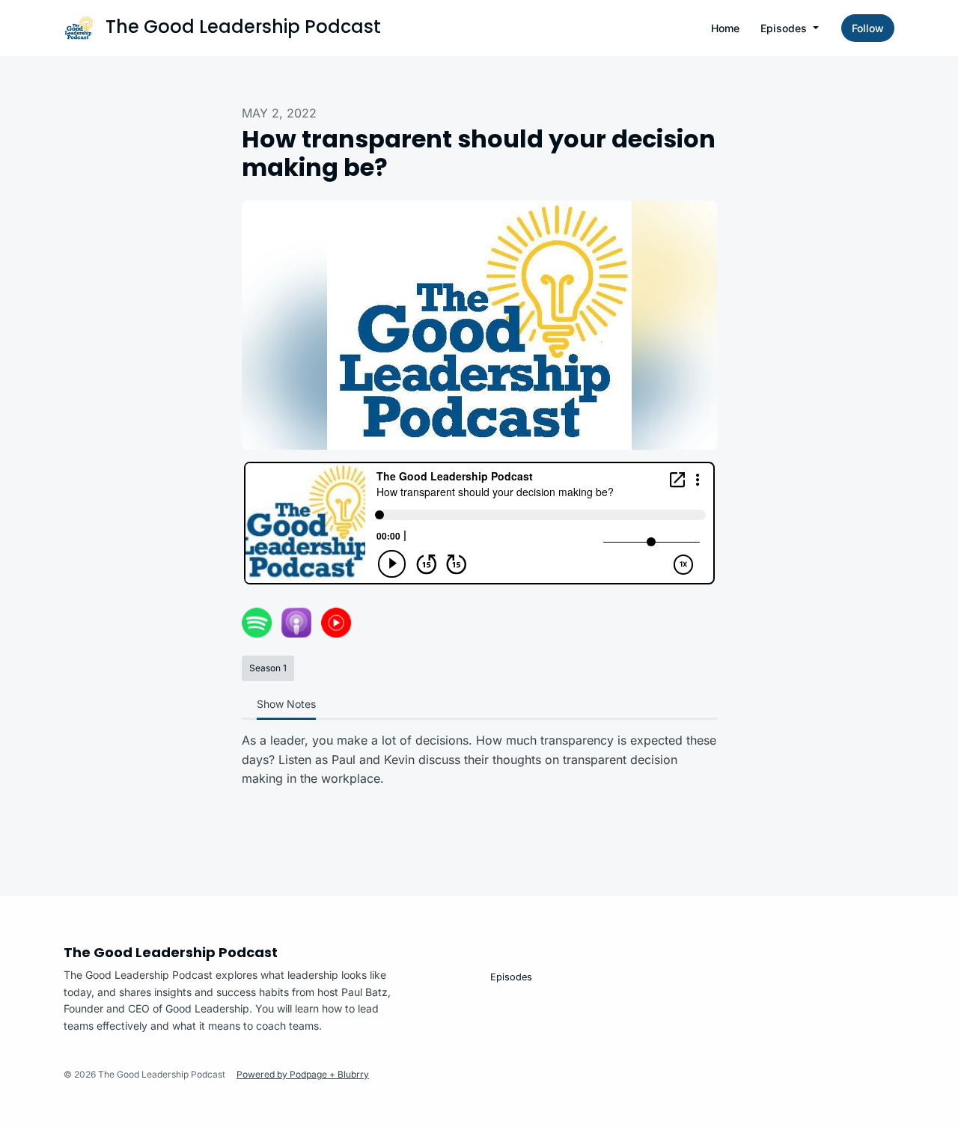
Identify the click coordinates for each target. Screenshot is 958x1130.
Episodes (785, 28)
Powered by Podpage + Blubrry (303, 1074)
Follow (868, 28)
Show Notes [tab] (286, 703)
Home (725, 28)
